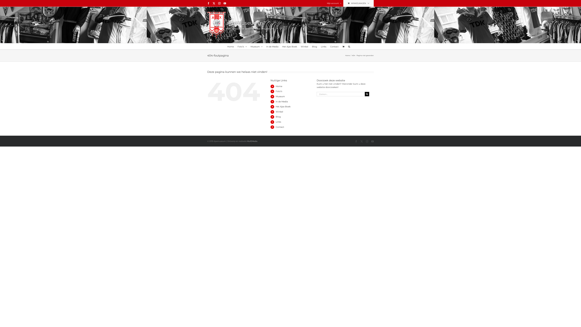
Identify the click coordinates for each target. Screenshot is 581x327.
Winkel (279, 111)
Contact (280, 127)
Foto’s (279, 91)
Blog (278, 116)
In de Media (282, 101)
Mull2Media (252, 141)
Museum (280, 96)
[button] (349, 46)
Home (279, 86)
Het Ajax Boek (283, 106)
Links (278, 122)
